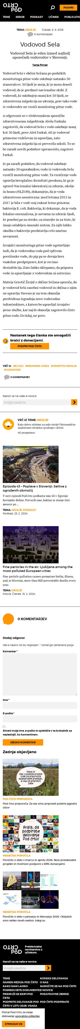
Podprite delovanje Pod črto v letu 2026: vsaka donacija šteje (21, 1005)
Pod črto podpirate (54, 1002)
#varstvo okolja (64, 366)
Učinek (54, 17)
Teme (6, 17)
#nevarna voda (37, 366)
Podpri (68, 7)
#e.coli (18, 366)
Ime (6, 700)
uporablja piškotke (27, 1016)
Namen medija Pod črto (20, 982)
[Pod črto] (12, 7)
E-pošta (8, 713)
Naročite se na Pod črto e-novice (58, 988)
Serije (20, 17)
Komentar (10, 651)
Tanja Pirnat (40, 65)
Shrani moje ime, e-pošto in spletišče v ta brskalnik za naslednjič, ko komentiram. (37, 732)
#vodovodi (12, 369)
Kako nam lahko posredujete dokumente (21, 988)
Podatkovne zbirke (54, 994)
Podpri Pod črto (30, 346)
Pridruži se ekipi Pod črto (18, 996)
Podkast (36, 17)
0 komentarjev (43, 34)
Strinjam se (13, 1024)
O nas (44, 982)
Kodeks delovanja (54, 978)
